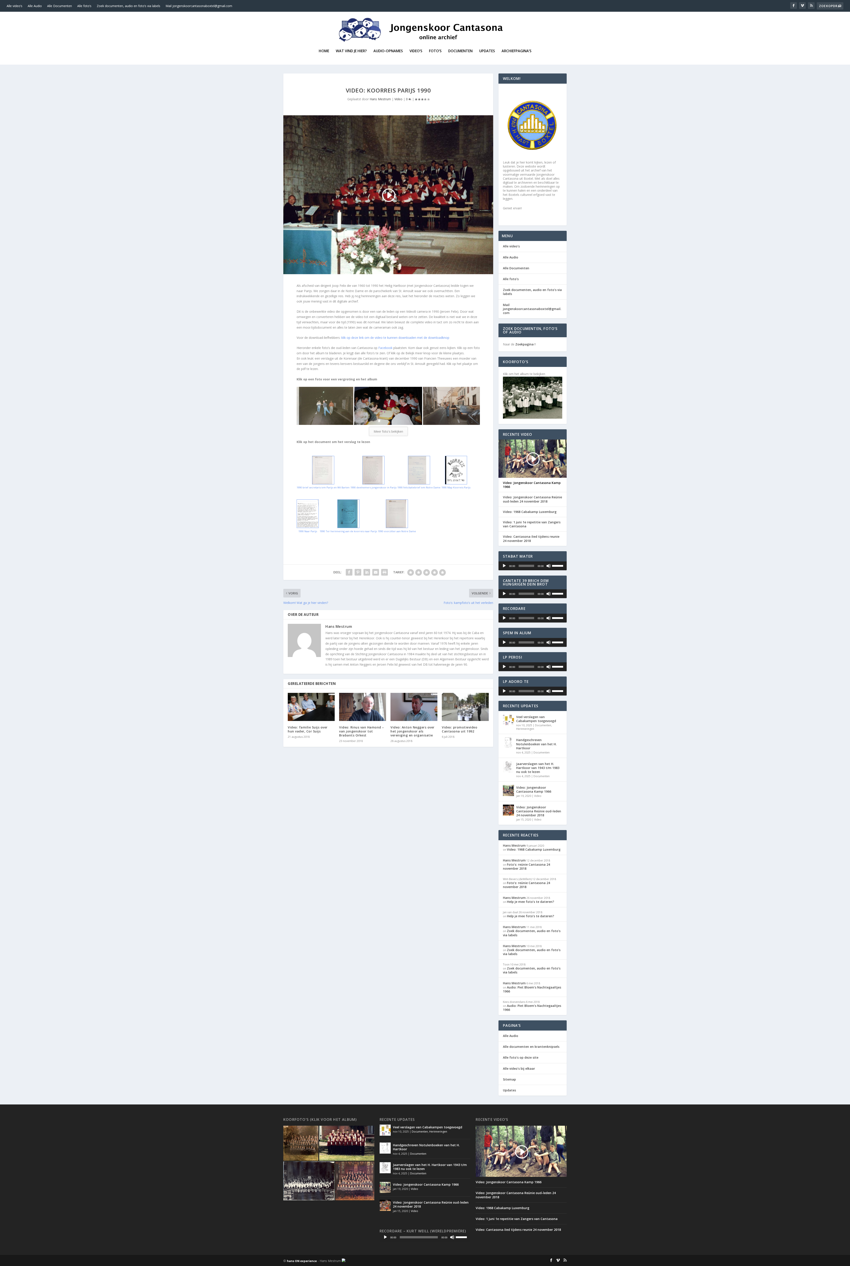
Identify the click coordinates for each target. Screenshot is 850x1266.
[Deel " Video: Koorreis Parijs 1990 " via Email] (375, 572)
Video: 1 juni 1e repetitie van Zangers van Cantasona (531, 524)
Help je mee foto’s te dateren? (530, 902)
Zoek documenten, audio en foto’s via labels (128, 6)
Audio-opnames (388, 51)
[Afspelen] (504, 566)
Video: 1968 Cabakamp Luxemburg (529, 512)
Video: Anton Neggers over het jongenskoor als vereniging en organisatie (412, 731)
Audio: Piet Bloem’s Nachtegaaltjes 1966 (532, 989)
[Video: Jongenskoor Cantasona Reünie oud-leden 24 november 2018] (508, 810)
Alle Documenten (59, 6)
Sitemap (509, 1079)
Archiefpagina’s (516, 51)
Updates (487, 51)
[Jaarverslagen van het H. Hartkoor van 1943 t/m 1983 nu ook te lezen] (508, 766)
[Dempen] (548, 566)
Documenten (460, 51)
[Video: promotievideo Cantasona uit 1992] (465, 707)
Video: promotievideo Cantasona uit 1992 (459, 729)
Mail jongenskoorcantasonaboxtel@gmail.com (199, 6)
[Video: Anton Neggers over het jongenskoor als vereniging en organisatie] (413, 707)
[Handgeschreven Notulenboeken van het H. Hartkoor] (508, 742)
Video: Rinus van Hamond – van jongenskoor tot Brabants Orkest (361, 731)
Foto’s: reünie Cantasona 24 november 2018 (526, 866)
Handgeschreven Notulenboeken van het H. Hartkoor (536, 744)
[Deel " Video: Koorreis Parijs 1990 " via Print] (384, 572)
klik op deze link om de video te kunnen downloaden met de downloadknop (395, 337)
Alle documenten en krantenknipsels (531, 1046)
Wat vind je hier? (351, 51)
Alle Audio (35, 6)
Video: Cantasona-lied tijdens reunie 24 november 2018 (531, 539)
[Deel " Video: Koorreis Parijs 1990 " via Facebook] (349, 572)
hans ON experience (302, 1261)
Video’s (416, 51)
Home (324, 51)
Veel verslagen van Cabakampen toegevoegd (536, 719)
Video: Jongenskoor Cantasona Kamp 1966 (532, 485)
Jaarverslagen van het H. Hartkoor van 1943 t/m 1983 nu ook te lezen (537, 768)
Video (398, 99)
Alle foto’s (84, 6)
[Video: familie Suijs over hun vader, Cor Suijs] (311, 707)
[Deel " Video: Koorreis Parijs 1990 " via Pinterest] (358, 572)
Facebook (385, 348)
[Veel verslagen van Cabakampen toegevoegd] (508, 719)
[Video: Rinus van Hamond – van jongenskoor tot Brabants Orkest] (362, 707)
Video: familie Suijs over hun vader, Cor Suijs (308, 729)
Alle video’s (14, 6)
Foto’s (435, 51)
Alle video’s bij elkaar (519, 1068)
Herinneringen (525, 729)
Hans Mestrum (380, 99)
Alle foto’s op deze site (520, 1057)
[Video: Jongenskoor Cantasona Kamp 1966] (508, 790)
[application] (532, 565)
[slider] (558, 565)
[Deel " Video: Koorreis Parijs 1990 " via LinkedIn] (366, 572)
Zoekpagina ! (525, 344)
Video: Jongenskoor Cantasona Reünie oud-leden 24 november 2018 (532, 499)
